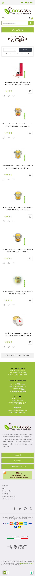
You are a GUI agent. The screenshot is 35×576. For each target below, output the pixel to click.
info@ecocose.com (26, 563)
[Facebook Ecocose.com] (14, 508)
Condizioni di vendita (9, 496)
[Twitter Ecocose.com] (20, 508)
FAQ (3, 488)
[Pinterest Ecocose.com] (31, 508)
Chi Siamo (5, 486)
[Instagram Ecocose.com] (25, 508)
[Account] (31, 2)
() (28, 3)
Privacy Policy (7, 491)
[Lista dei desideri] (13, 96)
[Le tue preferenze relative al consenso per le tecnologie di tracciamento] (31, 572)
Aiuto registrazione (8, 499)
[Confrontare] (3, 96)
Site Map (5, 494)
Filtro (25, 50)
